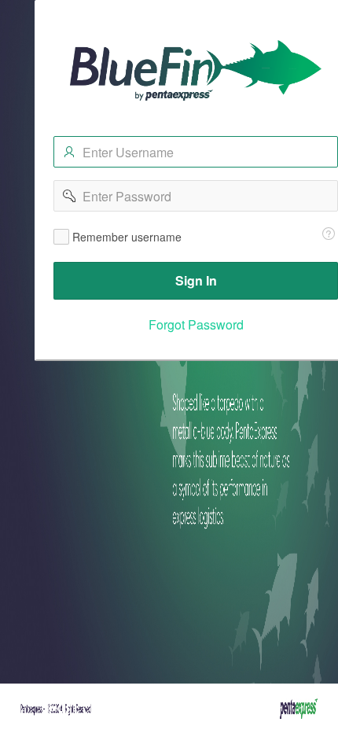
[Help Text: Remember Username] (328, 233)
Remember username (127, 237)
